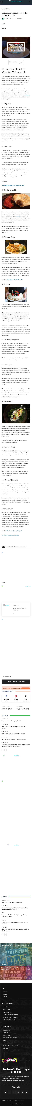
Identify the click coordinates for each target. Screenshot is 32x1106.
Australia (5, 718)
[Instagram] (9, 1092)
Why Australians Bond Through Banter (12, 902)
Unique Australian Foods (19, 546)
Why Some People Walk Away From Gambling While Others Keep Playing (14, 908)
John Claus (3, 964)
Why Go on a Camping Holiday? (14, 530)
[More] (21, 32)
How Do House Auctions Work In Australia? (14, 739)
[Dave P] (3, 19)
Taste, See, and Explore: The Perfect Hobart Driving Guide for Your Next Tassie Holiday (16, 745)
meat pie (18, 216)
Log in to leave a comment (16, 681)
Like (6, 695)
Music (3, 912)
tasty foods (26, 91)
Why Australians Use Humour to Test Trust (13, 733)
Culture (4, 927)
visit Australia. (27, 95)
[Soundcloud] (18, 1092)
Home (3, 8)
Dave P (7, 18)
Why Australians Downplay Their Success (13, 721)
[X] (14, 612)
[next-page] (5, 750)
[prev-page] (3, 750)
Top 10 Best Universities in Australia (10, 535)
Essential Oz (5, 900)
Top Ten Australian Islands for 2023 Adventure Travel (23, 709)
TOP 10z (8, 8)
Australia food (9, 546)
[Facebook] (5, 1092)
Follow (16, 695)
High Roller (5, 905)
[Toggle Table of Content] (20, 62)
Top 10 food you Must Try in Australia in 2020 (13, 185)
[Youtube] (26, 1092)
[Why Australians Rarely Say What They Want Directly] (13, 973)
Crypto (4, 920)
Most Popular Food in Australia (15, 279)
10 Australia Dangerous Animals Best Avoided (7, 709)
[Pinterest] (14, 1092)
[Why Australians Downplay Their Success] (16, 954)
